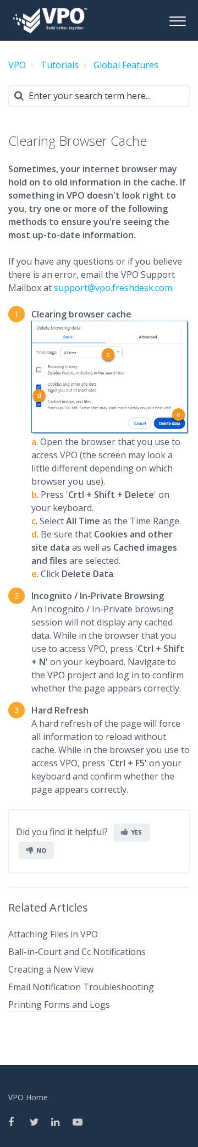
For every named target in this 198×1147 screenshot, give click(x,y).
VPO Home (28, 1097)
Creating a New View (51, 969)
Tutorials (60, 65)
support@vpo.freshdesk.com (113, 288)
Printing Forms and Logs (59, 1004)
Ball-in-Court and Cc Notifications (77, 952)
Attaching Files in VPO (53, 934)
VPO (17, 65)
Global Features (126, 65)
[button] (177, 19)
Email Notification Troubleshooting (81, 987)
